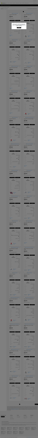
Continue (19, 27)
